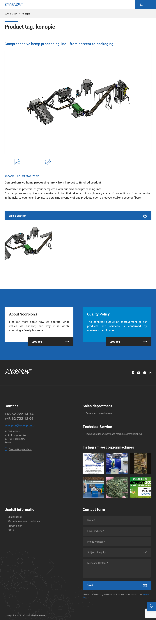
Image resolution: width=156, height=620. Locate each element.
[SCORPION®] (14, 4)
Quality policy (15, 516)
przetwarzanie (30, 176)
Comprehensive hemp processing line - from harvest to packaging (59, 44)
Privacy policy (15, 525)
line (18, 176)
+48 (19, 414)
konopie (9, 176)
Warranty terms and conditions (24, 521)
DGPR (11, 530)
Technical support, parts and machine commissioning (114, 434)
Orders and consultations (99, 413)
